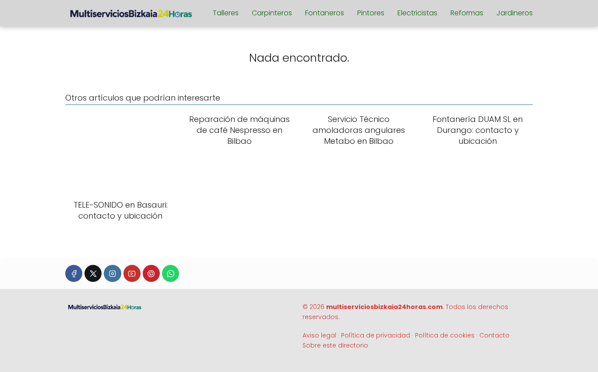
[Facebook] (73, 273)
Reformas (466, 13)
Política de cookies (445, 335)
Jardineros (514, 13)
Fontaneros (324, 13)
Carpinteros (272, 13)
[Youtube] (132, 273)
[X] (93, 273)
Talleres (226, 13)
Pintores (370, 13)
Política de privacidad (375, 335)
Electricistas (417, 13)
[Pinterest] (151, 273)
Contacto (494, 335)
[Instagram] (112, 273)
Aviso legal (319, 335)
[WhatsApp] (170, 273)
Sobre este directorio (335, 345)
